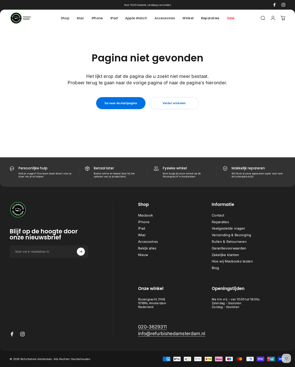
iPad (141, 229)
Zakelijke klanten (225, 255)
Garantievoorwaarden (229, 248)
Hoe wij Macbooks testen (232, 261)
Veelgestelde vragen (228, 229)
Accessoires (148, 242)
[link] (152, 327)
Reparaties (220, 222)
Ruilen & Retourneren (229, 242)
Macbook (145, 215)
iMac (142, 235)
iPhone (144, 222)
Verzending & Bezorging (231, 235)
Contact (218, 215)
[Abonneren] (81, 252)
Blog (215, 268)
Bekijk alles (147, 248)
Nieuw (143, 255)
